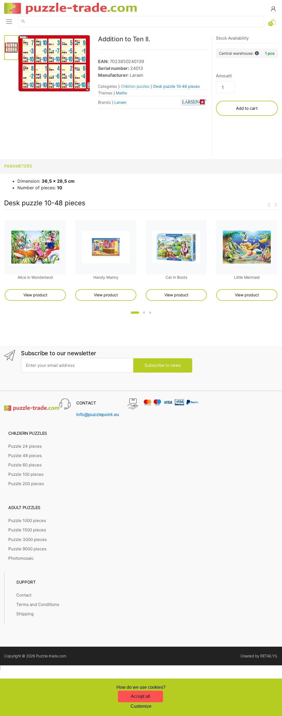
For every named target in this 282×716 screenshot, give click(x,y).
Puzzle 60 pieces (25, 465)
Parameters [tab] (18, 166)
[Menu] (9, 21)
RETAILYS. (269, 656)
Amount (224, 75)
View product (35, 295)
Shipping (25, 613)
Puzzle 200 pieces (26, 483)
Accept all (140, 696)
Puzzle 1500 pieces (27, 529)
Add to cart (246, 108)
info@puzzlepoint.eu (97, 414)
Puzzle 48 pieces (25, 455)
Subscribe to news (163, 365)
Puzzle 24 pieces (25, 446)
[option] (54, 63)
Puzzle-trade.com (51, 656)
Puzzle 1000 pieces (27, 520)
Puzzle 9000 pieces (27, 548)
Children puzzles (135, 86)
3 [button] (150, 312)
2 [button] (144, 312)
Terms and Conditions (37, 604)
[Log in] (273, 8)
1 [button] (135, 312)
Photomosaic (21, 558)
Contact (23, 595)
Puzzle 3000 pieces (27, 539)
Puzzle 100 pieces (26, 474)
